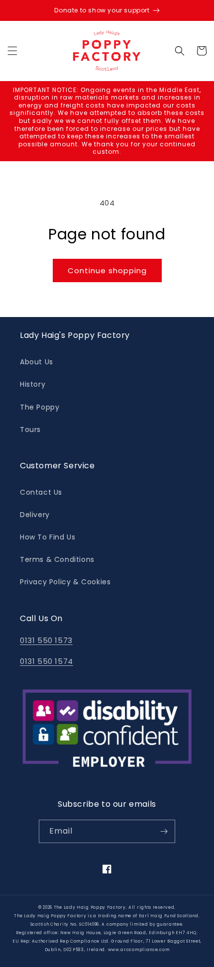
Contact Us (41, 492)
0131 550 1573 (46, 640)
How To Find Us (47, 537)
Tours (30, 429)
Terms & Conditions (57, 559)
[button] (12, 51)
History (32, 384)
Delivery (35, 515)
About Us (36, 362)
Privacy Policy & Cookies (65, 582)
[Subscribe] (164, 831)
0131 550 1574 (46, 661)
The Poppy (39, 407)
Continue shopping (107, 270)
